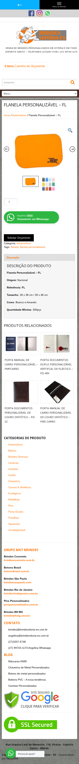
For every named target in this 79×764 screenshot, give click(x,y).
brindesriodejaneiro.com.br (21, 593)
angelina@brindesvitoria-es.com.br (28, 635)
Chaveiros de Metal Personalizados (28, 667)
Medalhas (14, 499)
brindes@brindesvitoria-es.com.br (28, 629)
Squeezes (14, 523)
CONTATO (12, 623)
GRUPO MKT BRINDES (21, 550)
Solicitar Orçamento (18, 237)
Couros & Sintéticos (19, 487)
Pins (10, 505)
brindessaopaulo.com (17, 582)
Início (7, 115)
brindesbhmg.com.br (17, 615)
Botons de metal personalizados (27, 673)
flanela (15, 246)
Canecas (13, 462)
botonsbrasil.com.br (16, 571)
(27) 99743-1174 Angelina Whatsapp (29, 647)
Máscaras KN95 (17, 661)
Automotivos (19, 115)
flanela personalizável (32, 246)
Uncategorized (16, 530)
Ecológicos (14, 493)
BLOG (8, 655)
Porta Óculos (15, 511)
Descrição (13, 257)
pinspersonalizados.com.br (21, 604)
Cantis (12, 475)
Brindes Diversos (18, 456)
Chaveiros (14, 481)
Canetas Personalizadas (22, 685)
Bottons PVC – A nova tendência (27, 679)
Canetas (13, 468)
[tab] (39, 257)
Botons (12, 450)
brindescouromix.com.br (19, 560)
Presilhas (13, 517)
